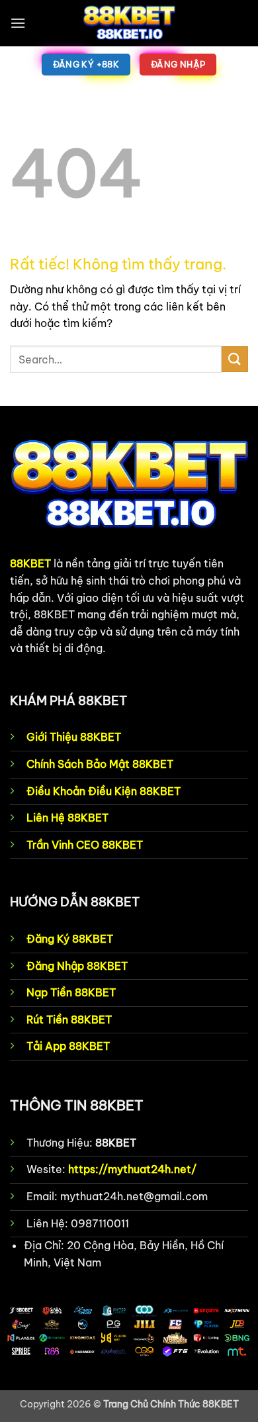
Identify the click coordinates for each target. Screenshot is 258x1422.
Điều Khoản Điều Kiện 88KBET (103, 791)
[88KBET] (129, 23)
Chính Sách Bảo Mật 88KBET (99, 764)
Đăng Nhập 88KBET (77, 965)
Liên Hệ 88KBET (67, 817)
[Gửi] (235, 359)
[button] (18, 23)
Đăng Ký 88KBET (69, 938)
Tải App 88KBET (68, 1046)
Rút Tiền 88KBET (69, 1019)
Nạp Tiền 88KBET (71, 992)
